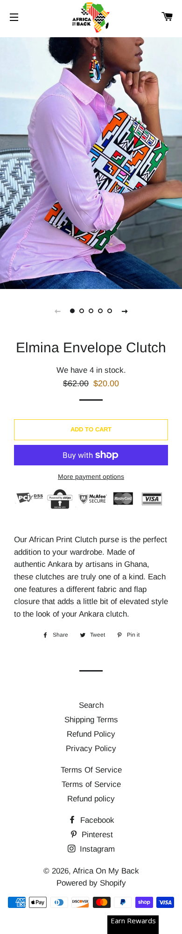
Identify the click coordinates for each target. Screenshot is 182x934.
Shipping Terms (91, 719)
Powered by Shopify (91, 883)
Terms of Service (91, 784)
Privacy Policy (91, 748)
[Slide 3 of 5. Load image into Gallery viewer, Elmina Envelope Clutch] (91, 311)
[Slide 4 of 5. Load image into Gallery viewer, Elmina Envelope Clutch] (100, 311)
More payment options (91, 476)
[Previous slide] (57, 311)
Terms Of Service (91, 770)
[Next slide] (124, 311)
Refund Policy (91, 734)
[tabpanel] (91, 162)
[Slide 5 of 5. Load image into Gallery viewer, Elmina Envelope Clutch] (109, 311)
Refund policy (91, 798)
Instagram (96, 849)
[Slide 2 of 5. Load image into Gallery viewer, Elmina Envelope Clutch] (81, 311)
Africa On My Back (106, 871)
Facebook (96, 820)
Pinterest (96, 834)
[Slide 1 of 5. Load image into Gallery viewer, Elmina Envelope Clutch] (72, 311)
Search (91, 705)
